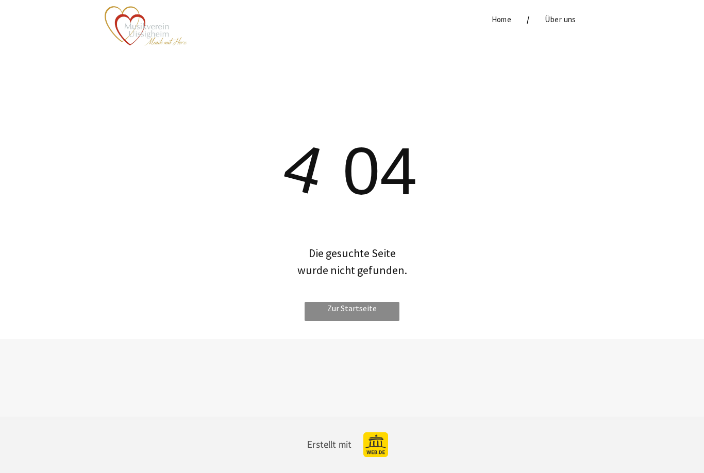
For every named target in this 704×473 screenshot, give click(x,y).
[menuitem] (503, 20)
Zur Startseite (352, 308)
